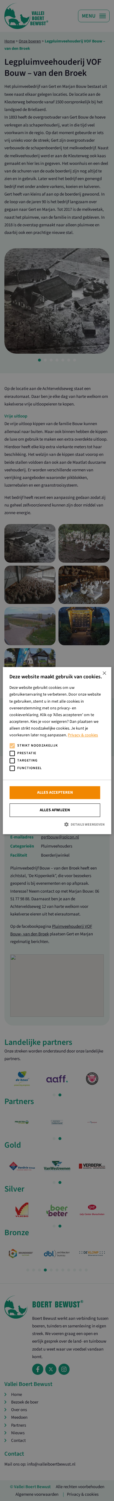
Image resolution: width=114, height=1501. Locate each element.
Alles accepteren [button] (55, 793)
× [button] (104, 673)
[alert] (57, 750)
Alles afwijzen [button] (55, 810)
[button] (57, 824)
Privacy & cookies (83, 735)
